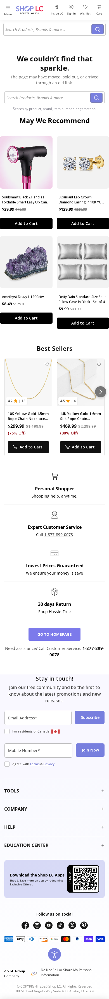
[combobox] (48, 29)
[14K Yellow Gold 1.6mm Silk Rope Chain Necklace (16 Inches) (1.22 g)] (80, 382)
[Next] (100, 391)
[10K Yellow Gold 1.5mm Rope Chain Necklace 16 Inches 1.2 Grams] (28, 382)
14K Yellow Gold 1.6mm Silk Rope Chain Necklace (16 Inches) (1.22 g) (80, 416)
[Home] (32, 10)
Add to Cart (26, 223)
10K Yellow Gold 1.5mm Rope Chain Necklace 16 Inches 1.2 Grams (28, 416)
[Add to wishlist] (46, 364)
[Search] (97, 29)
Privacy (48, 764)
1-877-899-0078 (58, 534)
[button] (54, 790)
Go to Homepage (54, 634)
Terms (35, 764)
